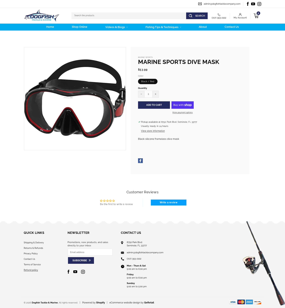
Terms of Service (32, 264)
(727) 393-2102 (219, 17)
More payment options (182, 112)
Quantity (142, 88)
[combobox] (139, 15)
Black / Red (147, 81)
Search (200, 15)
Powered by (93, 302)
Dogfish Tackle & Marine (45, 302)
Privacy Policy (31, 253)
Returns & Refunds (33, 248)
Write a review (168, 202)
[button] (116, 27)
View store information (153, 131)
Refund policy (31, 270)
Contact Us (29, 259)
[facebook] (140, 162)
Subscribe (79, 260)
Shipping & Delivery (34, 242)
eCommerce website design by (126, 302)
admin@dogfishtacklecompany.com (222, 4)
